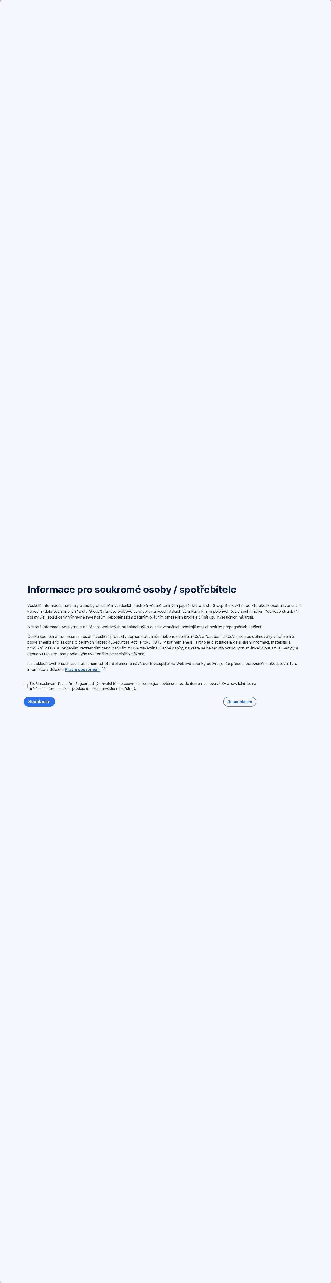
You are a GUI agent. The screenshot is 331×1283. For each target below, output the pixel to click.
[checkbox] (140, 686)
